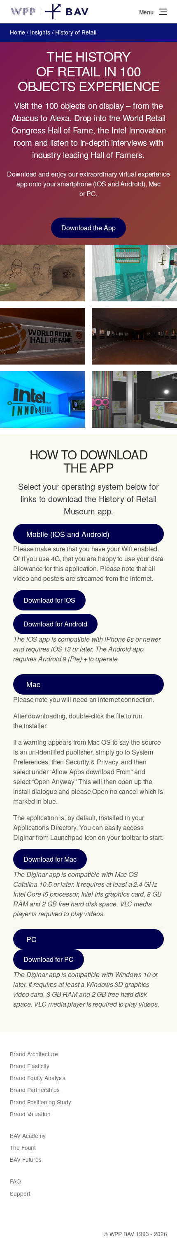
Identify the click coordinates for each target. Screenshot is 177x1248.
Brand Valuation (30, 1114)
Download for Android (55, 624)
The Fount (23, 1147)
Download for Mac (50, 859)
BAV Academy (28, 1135)
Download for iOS (49, 600)
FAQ (15, 1181)
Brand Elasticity (29, 1066)
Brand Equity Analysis (37, 1078)
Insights (40, 32)
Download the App (88, 227)
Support (20, 1193)
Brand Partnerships (35, 1089)
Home (17, 32)
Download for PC (48, 959)
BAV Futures (26, 1159)
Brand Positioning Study (40, 1102)
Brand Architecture (34, 1054)
